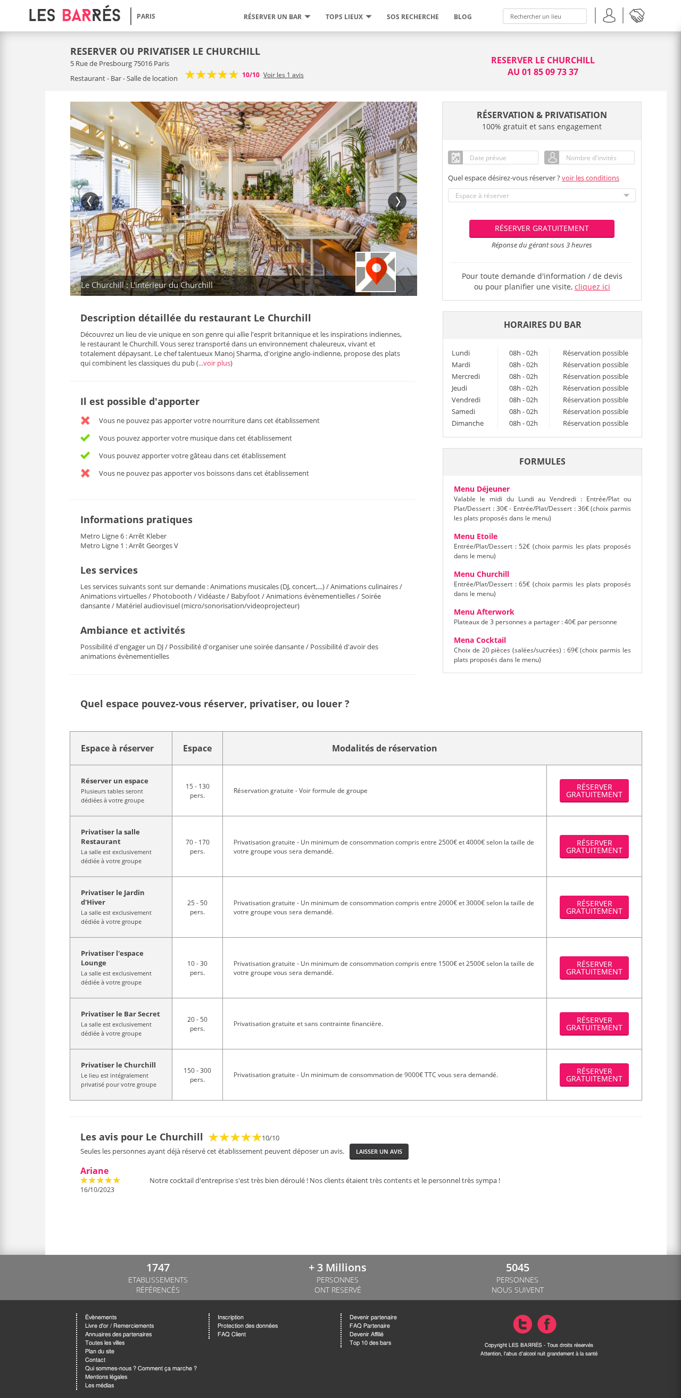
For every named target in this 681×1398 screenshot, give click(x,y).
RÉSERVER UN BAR (273, 16)
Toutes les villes (104, 1343)
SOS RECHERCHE (413, 16)
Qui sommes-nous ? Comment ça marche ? (141, 1368)
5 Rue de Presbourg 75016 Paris (119, 63)
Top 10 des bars (370, 1343)
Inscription (231, 1317)
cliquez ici (592, 287)
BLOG (463, 16)
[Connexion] (609, 14)
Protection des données (248, 1326)
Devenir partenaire (373, 1317)
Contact (95, 1360)
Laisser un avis (379, 1151)
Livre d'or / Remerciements (119, 1326)
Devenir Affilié (367, 1334)
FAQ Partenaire (370, 1326)
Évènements (101, 1317)
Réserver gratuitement (542, 228)
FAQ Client (232, 1334)
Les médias (99, 1385)
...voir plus (214, 363)
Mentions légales (106, 1377)
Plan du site (99, 1351)
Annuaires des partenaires (118, 1334)
